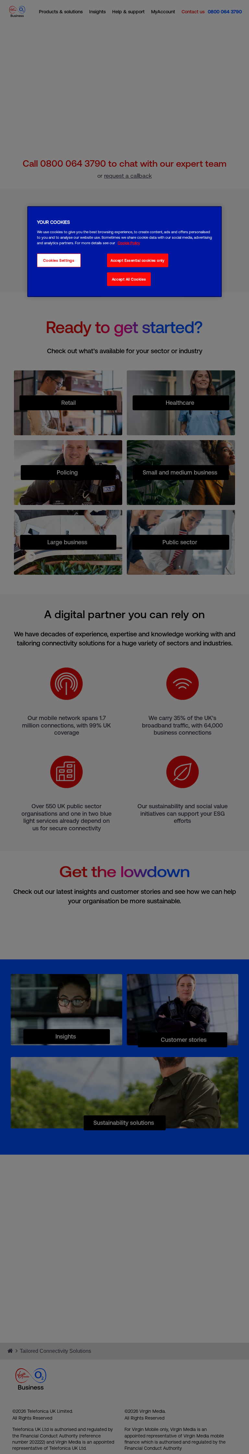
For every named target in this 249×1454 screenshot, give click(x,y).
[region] (124, 251)
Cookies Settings (58, 260)
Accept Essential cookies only (138, 260)
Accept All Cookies (129, 279)
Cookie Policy (129, 243)
